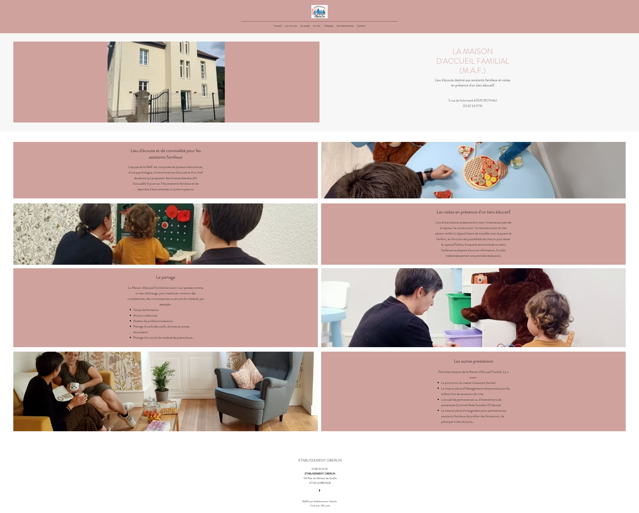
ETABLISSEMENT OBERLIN (320, 460)
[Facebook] (319, 490)
